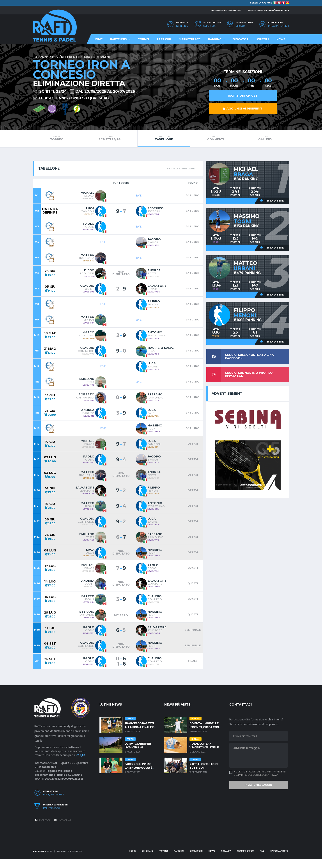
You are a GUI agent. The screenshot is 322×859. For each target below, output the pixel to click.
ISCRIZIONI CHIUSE (242, 95)
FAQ (262, 851)
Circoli (263, 39)
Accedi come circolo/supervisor (268, 10)
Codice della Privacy (265, 774)
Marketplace (189, 39)
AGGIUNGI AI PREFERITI (244, 108)
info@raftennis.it (278, 26)
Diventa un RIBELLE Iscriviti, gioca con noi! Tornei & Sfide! (204, 727)
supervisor (209, 26)
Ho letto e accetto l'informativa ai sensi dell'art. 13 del (260, 773)
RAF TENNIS (39, 851)
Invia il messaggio (258, 784)
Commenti (215, 138)
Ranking (214, 39)
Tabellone (164, 138)
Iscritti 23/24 (109, 138)
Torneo (57, 138)
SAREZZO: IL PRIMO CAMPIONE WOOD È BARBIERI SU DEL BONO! (141, 767)
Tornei (143, 39)
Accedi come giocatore (226, 10)
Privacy (226, 851)
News (280, 39)
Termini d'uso (245, 851)
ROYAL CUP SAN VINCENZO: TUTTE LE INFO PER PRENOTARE (204, 747)
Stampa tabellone (181, 168)
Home (98, 39)
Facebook (45, 820)
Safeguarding (279, 851)
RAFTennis (182, 26)
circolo (240, 26)
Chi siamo (147, 851)
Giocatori (241, 39)
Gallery (265, 138)
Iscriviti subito (51, 808)
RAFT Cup (164, 39)
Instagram (64, 820)
